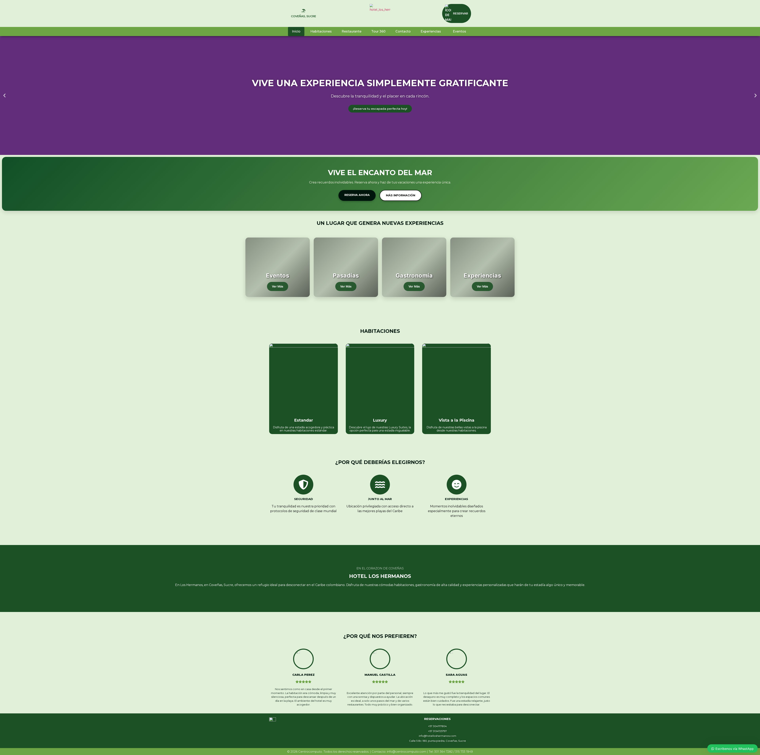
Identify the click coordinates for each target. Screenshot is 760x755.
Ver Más (277, 286)
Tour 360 (378, 31)
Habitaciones (321, 31)
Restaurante (351, 31)
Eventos (459, 31)
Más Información (400, 195)
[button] (4, 95)
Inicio (296, 31)
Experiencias (431, 31)
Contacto (403, 31)
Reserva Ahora (357, 195)
